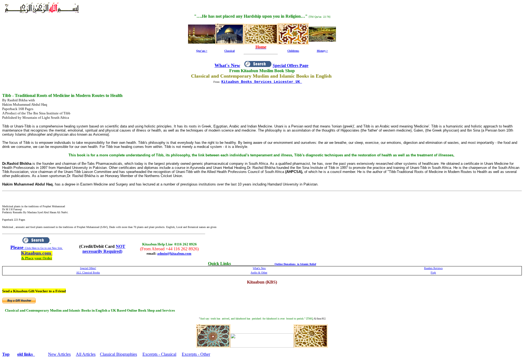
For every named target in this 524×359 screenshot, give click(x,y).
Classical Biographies (118, 354)
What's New (227, 65)
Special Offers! (88, 268)
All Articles (86, 354)
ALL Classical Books (88, 272)
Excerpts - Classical (159, 354)
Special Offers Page (290, 65)
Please (17, 247)
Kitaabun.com (36, 253)
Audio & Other (259, 272)
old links (26, 354)
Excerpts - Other (196, 354)
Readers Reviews (433, 268)
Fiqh (433, 272)
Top (6, 354)
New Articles (59, 354)
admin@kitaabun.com (174, 253)
